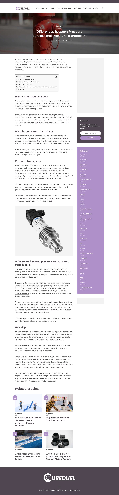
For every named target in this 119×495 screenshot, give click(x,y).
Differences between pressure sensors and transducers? (37, 87)
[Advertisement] (90, 85)
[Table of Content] (56, 76)
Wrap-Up (20, 89)
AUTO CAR (87, 8)
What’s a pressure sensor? (26, 79)
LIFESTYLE (40, 8)
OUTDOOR (50, 8)
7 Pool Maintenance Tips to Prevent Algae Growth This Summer (27, 456)
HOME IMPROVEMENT (64, 8)
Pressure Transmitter (24, 84)
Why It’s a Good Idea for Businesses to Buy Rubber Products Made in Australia (58, 456)
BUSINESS (59, 26)
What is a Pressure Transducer (28, 82)
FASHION (77, 8)
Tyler (51, 40)
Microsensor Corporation (24, 345)
